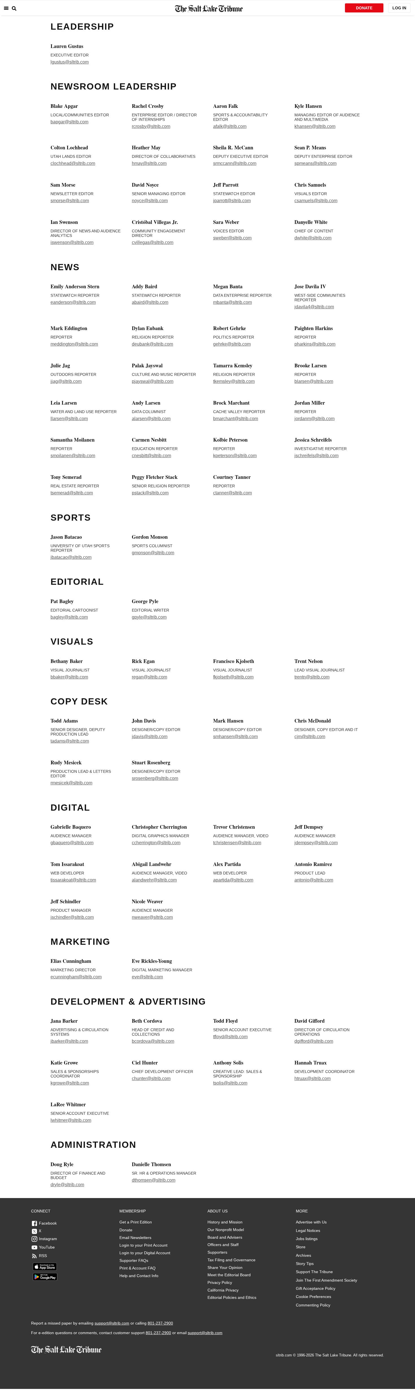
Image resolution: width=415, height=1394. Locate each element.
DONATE (364, 8)
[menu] (6, 8)
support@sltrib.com (112, 1323)
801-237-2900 (160, 1323)
